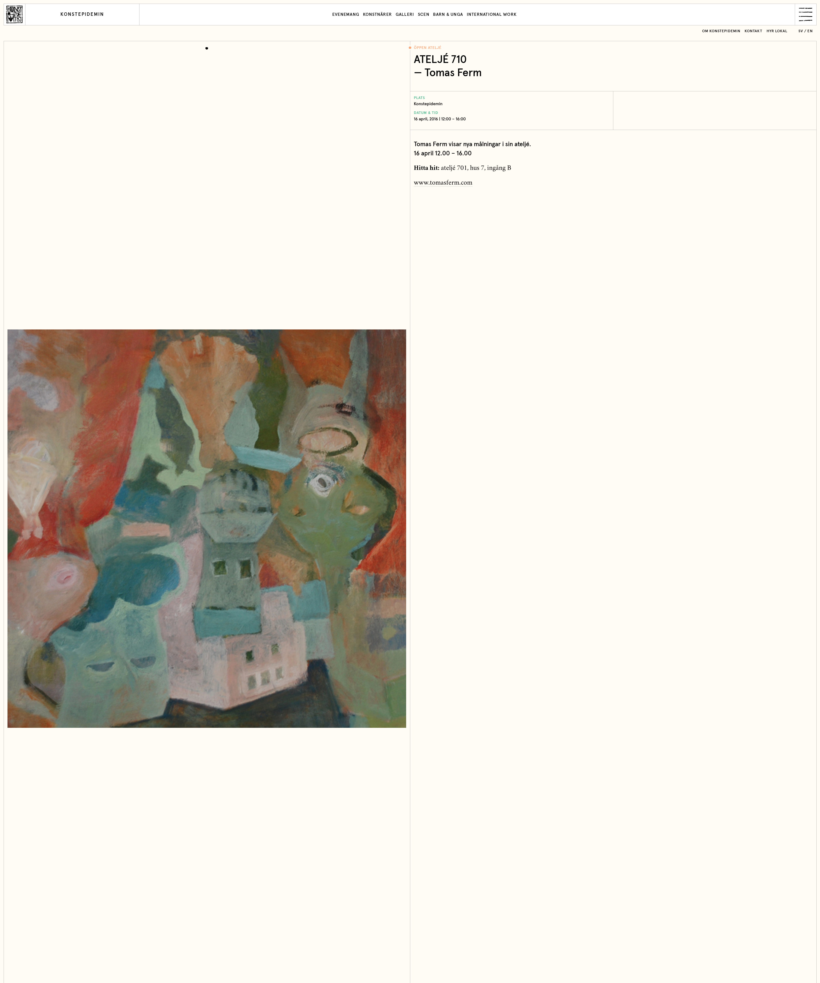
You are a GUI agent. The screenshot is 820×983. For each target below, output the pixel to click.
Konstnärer (377, 14)
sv (800, 31)
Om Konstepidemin (721, 31)
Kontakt (753, 31)
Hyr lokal (777, 31)
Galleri (405, 14)
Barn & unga (448, 14)
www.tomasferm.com (443, 183)
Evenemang (345, 14)
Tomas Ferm (453, 73)
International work (492, 14)
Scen (423, 14)
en (810, 31)
